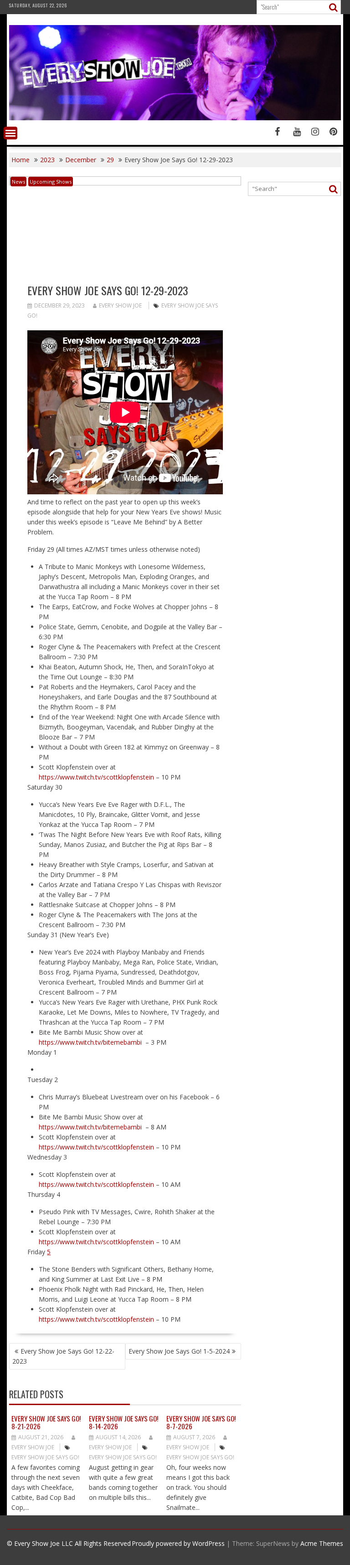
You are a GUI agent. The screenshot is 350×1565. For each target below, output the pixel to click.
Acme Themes (321, 1543)
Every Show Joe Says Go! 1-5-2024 (179, 1351)
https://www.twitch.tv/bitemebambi (90, 1042)
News (18, 181)
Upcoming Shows (51, 181)
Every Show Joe (120, 305)
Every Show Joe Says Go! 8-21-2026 (46, 1422)
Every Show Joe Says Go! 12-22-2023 (63, 1356)
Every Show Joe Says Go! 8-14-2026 (123, 1422)
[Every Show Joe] (174, 117)
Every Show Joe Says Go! (45, 1457)
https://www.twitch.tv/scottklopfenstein (96, 777)
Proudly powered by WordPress (178, 1543)
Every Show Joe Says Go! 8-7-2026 (201, 1422)
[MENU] (10, 133)
